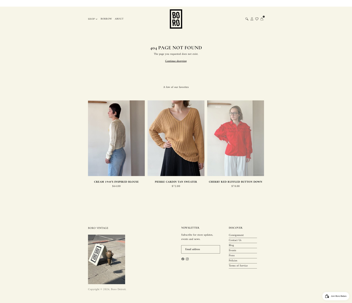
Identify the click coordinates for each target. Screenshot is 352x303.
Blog (231, 245)
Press (232, 255)
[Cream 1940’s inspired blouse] (116, 138)
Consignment (236, 235)
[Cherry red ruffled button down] (235, 138)
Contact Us (235, 240)
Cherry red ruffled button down (235, 182)
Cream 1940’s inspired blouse (116, 182)
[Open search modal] (247, 19)
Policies (233, 260)
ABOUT (119, 19)
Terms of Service (238, 265)
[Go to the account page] (252, 19)
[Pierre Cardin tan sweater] (176, 138)
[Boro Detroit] (176, 19)
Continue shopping (176, 61)
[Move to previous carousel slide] (85, 138)
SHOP (91, 19)
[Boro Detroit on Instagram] (187, 259)
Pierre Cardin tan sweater (176, 182)
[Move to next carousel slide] (267, 138)
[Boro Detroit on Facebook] (183, 259)
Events (232, 250)
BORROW (106, 19)
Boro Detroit (118, 289)
